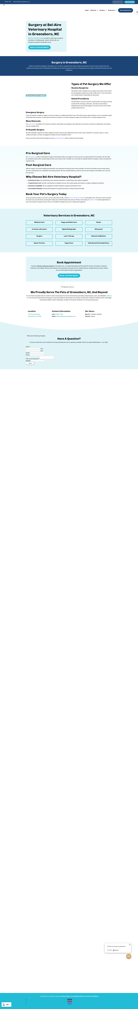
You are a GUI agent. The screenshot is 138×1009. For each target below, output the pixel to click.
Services (102, 10)
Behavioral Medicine (98, 236)
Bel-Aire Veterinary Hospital (36, 38)
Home (87, 10)
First (41, 348)
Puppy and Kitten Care (69, 222)
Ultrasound (99, 229)
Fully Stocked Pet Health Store (98, 243)
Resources (111, 10)
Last (41, 350)
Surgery (39, 236)
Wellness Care (39, 222)
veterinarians (32, 124)
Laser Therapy (69, 236)
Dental (98, 222)
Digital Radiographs (69, 229)
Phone (28, 355)
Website (28, 360)
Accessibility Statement (78, 996)
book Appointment (59, 138)
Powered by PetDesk (92, 996)
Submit (30, 363)
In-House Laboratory (39, 229)
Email (28, 353)
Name (28, 346)
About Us (93, 10)
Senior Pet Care (39, 243)
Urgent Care (69, 243)
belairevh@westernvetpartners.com (66, 316)
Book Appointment (39, 47)
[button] (128, 956)
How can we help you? (33, 358)
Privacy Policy (65, 996)
